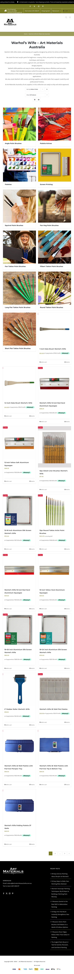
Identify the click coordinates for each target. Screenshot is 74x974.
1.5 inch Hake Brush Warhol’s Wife (18, 403)
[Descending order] (47, 89)
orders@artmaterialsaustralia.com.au (19, 883)
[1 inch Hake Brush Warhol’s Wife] (54, 329)
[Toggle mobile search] (66, 17)
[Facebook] (3, 893)
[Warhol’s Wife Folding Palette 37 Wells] (19, 805)
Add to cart (44, 362)
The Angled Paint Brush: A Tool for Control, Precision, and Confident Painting (59, 944)
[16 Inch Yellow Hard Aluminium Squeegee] (54, 570)
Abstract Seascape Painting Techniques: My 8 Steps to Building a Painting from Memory (60, 893)
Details (68, 362)
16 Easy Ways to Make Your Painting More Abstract (60, 882)
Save (41, 368)
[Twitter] (6, 893)
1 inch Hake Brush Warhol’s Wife (53, 349)
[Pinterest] (12, 893)
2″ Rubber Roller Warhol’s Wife (17, 709)
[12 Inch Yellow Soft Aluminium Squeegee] (19, 442)
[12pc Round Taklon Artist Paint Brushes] (54, 510)
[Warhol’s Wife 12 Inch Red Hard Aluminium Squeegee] (54, 383)
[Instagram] (9, 893)
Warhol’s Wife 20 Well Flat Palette (53, 709)
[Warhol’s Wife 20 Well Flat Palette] (54, 689)
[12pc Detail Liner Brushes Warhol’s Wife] (54, 446)
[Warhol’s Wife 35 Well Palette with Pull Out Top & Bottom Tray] (54, 746)
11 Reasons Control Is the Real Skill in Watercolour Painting (59, 904)
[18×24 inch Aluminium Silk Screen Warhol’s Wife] (54, 629)
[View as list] (38, 100)
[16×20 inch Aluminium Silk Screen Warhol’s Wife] (19, 629)
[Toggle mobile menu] (70, 17)
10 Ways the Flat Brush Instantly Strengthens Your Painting (60, 914)
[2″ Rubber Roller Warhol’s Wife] (19, 689)
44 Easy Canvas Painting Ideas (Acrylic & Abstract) (60, 875)
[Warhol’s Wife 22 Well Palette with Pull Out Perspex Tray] (19, 746)
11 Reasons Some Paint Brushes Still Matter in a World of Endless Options (59, 924)
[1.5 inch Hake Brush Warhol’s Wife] (19, 383)
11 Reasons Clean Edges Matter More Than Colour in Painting (60, 934)
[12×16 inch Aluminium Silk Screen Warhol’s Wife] (19, 510)
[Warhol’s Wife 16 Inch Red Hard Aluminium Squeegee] (19, 570)
